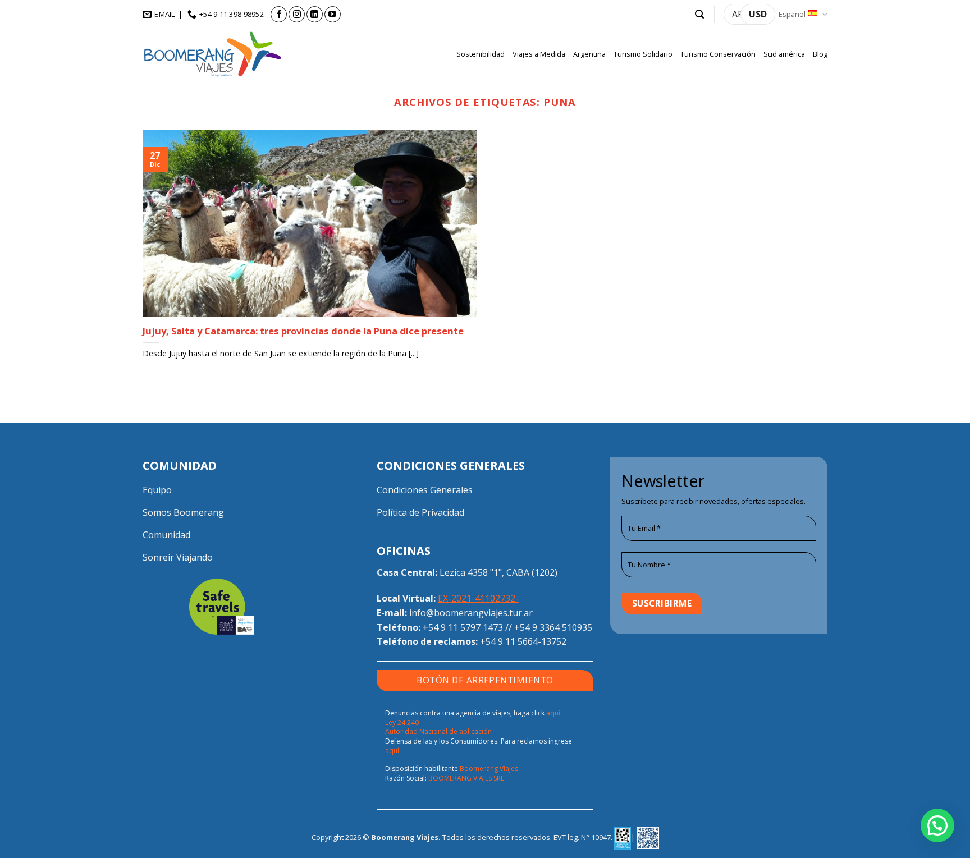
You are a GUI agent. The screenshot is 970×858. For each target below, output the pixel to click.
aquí (392, 750)
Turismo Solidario (643, 54)
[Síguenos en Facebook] (279, 14)
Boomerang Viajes (489, 768)
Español (792, 14)
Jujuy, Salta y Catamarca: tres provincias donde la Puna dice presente (303, 331)
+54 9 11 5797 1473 (463, 627)
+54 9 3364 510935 (553, 627)
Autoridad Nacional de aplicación (438, 731)
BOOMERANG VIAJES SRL (466, 778)
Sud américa (784, 54)
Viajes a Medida (539, 54)
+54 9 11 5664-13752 (523, 641)
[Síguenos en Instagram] (297, 14)
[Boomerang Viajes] (213, 54)
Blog (820, 54)
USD (758, 14)
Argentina (589, 54)
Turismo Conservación (718, 54)
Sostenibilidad (480, 54)
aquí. (554, 713)
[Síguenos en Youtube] (332, 14)
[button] (699, 14)
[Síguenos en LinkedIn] (314, 14)
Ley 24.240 (402, 722)
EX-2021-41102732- (478, 598)
